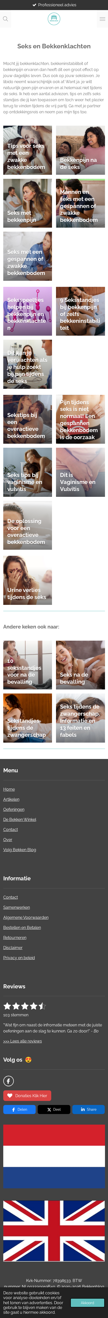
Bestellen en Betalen (22, 927)
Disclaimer (13, 947)
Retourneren (14, 937)
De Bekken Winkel (19, 819)
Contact (10, 829)
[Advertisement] (57, 1274)
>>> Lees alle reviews (22, 1041)
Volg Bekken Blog (19, 849)
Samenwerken (16, 907)
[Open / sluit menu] (102, 19)
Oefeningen (13, 809)
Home (9, 789)
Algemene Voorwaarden (25, 917)
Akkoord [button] (87, 1303)
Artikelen (11, 799)
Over (7, 839)
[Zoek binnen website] (5, 19)
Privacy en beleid (19, 957)
